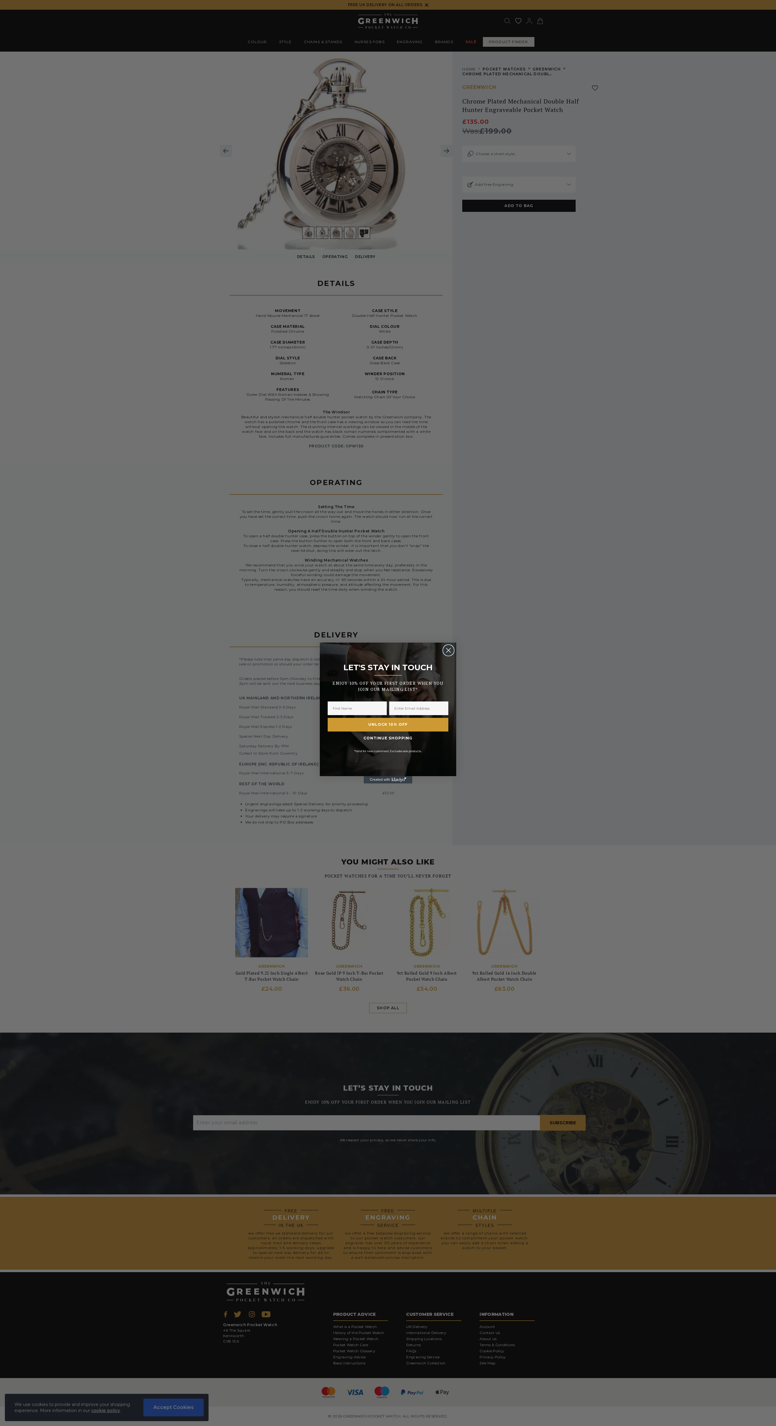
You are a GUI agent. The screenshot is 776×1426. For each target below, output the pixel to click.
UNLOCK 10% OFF (388, 724)
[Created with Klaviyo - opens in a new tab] (388, 779)
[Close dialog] (448, 650)
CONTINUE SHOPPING (388, 738)
